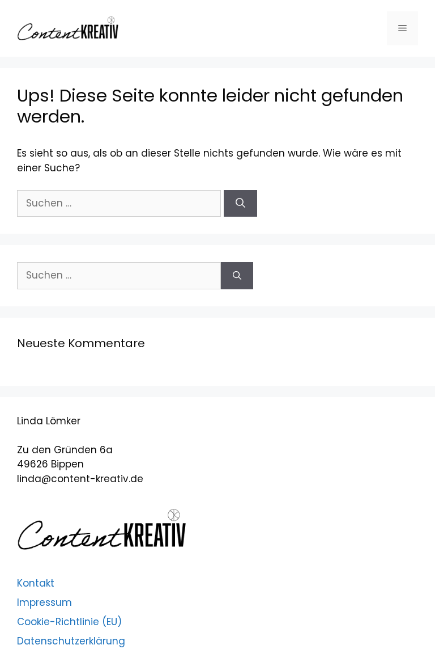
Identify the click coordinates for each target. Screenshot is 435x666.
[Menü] (402, 28)
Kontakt (35, 583)
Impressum (44, 602)
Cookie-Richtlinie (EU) (69, 622)
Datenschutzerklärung (71, 641)
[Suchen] (240, 203)
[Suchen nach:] (120, 203)
